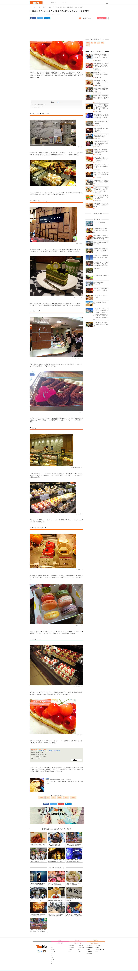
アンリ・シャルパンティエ (40, 104)
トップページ (32, 7)
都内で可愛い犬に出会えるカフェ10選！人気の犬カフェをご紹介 (101, 90)
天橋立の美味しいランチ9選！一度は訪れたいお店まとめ (100, 230)
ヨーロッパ (53, 949)
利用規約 (97, 947)
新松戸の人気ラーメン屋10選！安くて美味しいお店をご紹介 (100, 324)
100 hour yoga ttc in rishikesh (100, 275)
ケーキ (59, 797)
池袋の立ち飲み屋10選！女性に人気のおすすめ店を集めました (101, 174)
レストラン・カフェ (81, 947)
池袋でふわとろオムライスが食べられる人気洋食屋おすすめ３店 (100, 166)
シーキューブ (37, 107)
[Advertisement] (57, 31)
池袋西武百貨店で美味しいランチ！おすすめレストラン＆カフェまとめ (100, 82)
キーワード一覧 (90, 947)
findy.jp (81, 146)
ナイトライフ (71, 947)
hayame (34, 14)
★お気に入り (101, 18)
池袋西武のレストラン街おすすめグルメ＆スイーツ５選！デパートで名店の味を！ (100, 189)
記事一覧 (54, 2)
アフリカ (52, 959)
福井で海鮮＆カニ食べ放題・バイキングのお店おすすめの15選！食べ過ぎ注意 (100, 237)
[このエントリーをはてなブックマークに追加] (47, 18)
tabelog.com (80, 186)
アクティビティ (72, 945)
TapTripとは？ (98, 945)
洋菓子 (66, 797)
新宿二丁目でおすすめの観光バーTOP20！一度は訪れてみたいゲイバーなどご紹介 (100, 264)
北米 (51, 953)
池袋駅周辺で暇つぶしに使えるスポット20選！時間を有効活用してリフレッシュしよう (101, 116)
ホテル (70, 951)
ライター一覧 (89, 951)
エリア (65, 2)
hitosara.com (80, 625)
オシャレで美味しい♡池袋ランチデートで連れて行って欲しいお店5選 (100, 197)
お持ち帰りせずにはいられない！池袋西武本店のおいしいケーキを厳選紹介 (68, 7)
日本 (39, 7)
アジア (52, 947)
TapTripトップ (89, 945)
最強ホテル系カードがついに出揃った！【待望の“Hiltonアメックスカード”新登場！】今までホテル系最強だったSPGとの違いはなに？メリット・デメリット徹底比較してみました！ (101, 314)
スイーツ (73, 797)
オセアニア (53, 951)
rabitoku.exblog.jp (79, 297)
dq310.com (80, 243)
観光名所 (70, 949)
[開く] (58, 102)
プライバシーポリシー (100, 949)
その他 (58, 14)
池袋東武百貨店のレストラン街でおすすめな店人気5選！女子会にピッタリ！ (100, 151)
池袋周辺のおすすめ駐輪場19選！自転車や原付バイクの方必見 (101, 182)
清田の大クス (96, 268)
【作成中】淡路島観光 (99, 222)
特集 (51, 963)
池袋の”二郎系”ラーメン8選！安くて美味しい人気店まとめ (100, 74)
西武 (48, 797)
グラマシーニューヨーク (39, 106)
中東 (51, 955)
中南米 (52, 957)
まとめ (52, 961)
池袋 (50, 7)
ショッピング (80, 945)
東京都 (44, 7)
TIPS (78, 949)
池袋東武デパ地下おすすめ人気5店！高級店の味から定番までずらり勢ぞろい (100, 143)
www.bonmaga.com (79, 686)
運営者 (97, 951)
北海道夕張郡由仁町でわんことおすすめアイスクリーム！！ (100, 250)
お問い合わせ (89, 953)
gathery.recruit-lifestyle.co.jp (77, 467)
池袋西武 (41, 797)
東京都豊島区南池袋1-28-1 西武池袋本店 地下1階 (48, 750)
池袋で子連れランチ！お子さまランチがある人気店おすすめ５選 (100, 205)
